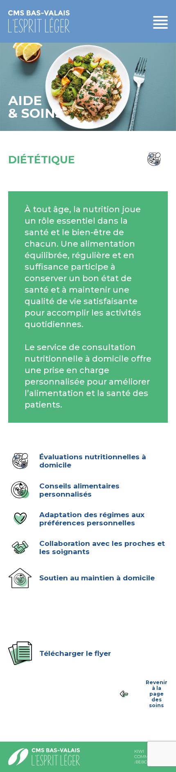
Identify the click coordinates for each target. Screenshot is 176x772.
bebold (144, 762)
